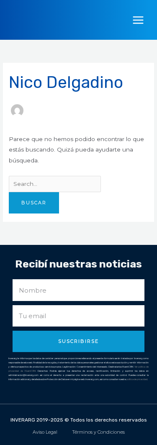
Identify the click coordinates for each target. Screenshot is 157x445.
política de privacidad (136, 379)
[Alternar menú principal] (138, 20)
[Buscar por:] (55, 183)
